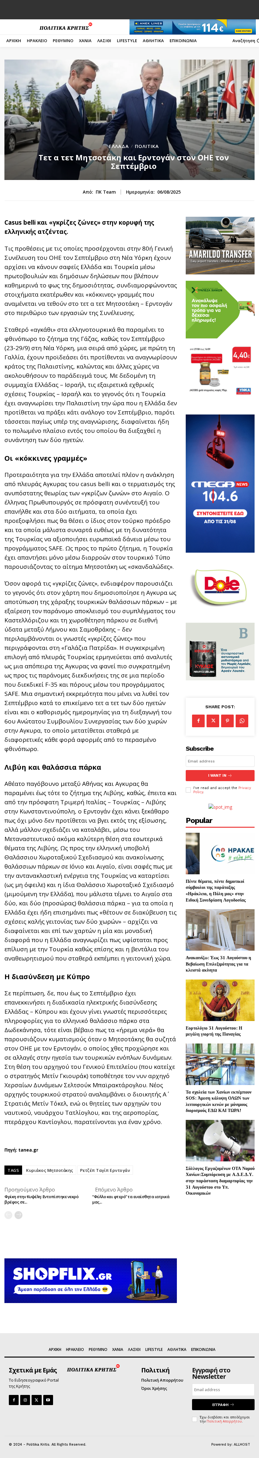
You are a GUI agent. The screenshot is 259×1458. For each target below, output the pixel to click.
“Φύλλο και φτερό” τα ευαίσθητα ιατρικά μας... (130, 1199)
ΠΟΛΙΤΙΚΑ (147, 146)
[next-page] (18, 1215)
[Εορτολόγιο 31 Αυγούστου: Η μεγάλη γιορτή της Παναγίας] (220, 1000)
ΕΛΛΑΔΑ (119, 146)
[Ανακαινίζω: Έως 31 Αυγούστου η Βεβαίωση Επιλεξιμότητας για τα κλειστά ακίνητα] (220, 930)
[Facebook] (198, 721)
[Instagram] (25, 1400)
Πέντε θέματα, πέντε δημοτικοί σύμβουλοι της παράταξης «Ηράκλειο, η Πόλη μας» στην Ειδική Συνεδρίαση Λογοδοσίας (216, 890)
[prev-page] (8, 1215)
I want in (217, 776)
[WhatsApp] (242, 721)
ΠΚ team (106, 192)
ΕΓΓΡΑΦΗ (220, 1404)
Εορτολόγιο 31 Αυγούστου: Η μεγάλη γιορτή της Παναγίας (214, 1031)
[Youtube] (48, 1400)
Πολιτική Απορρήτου (224, 1421)
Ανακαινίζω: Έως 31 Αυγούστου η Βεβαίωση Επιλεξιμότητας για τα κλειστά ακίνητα (218, 963)
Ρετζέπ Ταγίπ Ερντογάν (105, 1170)
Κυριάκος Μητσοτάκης (49, 1170)
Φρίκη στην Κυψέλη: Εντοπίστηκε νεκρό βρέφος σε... (41, 1199)
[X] (213, 721)
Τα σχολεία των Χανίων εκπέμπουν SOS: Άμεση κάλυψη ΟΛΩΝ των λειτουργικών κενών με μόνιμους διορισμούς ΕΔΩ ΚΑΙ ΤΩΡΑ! (218, 1101)
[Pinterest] (227, 721)
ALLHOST (242, 1444)
